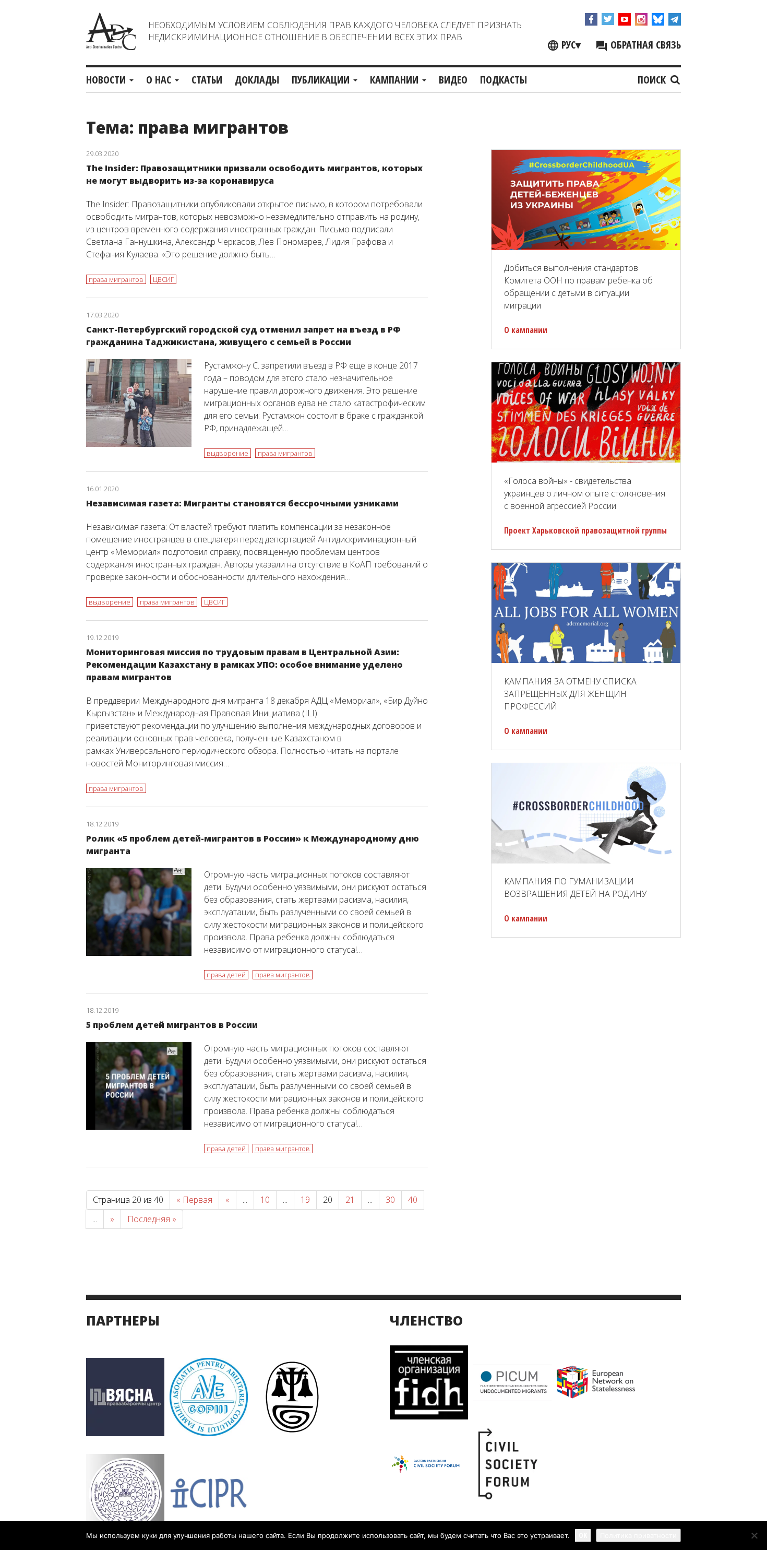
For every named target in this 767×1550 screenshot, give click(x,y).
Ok (583, 1535)
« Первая (194, 1199)
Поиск (653, 80)
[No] (754, 1535)
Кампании (395, 80)
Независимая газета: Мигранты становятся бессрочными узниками (242, 503)
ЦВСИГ (163, 279)
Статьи (206, 80)
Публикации (322, 80)
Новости (107, 80)
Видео (453, 80)
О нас (160, 80)
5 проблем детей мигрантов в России (172, 1025)
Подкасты (503, 80)
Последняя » (151, 1219)
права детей (226, 974)
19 (305, 1199)
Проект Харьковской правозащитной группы (585, 530)
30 (390, 1199)
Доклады (257, 80)
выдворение (227, 453)
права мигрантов (116, 279)
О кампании (525, 330)
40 (412, 1199)
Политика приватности (638, 1535)
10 (265, 1199)
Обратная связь (644, 45)
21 (350, 1199)
